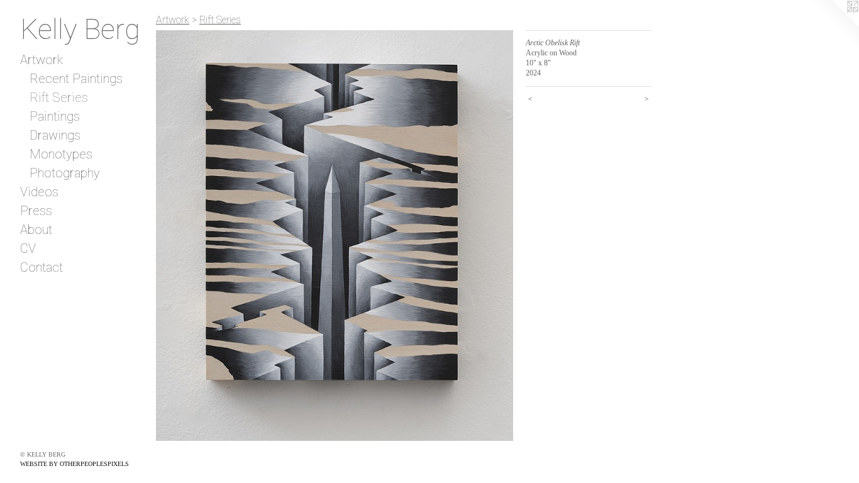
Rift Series (59, 97)
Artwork (41, 59)
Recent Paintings (76, 78)
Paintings (55, 116)
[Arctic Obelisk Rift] (334, 235)
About (36, 229)
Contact (41, 267)
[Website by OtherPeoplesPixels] (834, 25)
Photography (65, 172)
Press (36, 210)
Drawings (55, 135)
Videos (39, 191)
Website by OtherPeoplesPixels (74, 463)
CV (28, 248)
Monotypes (61, 154)
